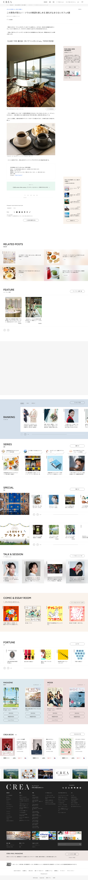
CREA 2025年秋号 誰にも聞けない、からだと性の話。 (37, 808)
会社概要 (24, 870)
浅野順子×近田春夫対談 (49, 800)
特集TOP (33, 795)
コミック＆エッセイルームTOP (77, 602)
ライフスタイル (8, 804)
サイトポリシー (62, 870)
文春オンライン (48, 877)
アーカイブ (8, 813)
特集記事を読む (11, 716)
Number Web (42, 877)
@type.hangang (18, 175)
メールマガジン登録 (72, 854)
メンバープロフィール (35, 845)
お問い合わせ (31, 870)
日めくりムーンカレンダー (75, 804)
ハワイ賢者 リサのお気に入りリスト (24, 802)
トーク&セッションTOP (49, 795)
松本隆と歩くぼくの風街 (49, 802)
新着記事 (45, 2)
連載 (50, 2)
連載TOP (20, 795)
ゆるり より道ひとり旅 (62, 812)
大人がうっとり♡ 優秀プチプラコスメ (24, 818)
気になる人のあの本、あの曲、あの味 (50, 798)
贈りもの (7, 797)
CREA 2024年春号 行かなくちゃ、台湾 (35, 827)
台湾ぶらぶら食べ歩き (23, 797)
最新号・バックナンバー (10, 845)
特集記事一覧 (72, 220)
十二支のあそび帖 (61, 802)
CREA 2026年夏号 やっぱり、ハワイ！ (35, 798)
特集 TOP (77, 489)
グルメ (15, 208)
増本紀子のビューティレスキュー (24, 821)
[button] (4, 330)
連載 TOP (77, 445)
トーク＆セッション (60, 2)
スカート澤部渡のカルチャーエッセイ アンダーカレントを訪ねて (63, 809)
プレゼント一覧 (67, 77)
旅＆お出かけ (9, 208)
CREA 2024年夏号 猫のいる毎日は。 (35, 824)
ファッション (8, 808)
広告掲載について (48, 870)
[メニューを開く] (82, 2)
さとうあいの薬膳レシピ (23, 810)
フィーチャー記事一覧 (77, 291)
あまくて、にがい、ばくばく (62, 806)
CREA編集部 (11, 19)
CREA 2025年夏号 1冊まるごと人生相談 (35, 812)
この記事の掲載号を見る (31, 220)
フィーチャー (8, 815)
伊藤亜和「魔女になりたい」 (63, 797)
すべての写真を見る (50, 109)
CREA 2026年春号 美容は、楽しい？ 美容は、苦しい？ (37, 801)
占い (78, 2)
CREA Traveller (35, 877)
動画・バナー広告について (39, 870)
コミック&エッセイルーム (70, 2)
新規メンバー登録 (72, 67)
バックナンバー (36, 684)
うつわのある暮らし (22, 812)
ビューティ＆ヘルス (9, 806)
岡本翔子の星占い (74, 797)
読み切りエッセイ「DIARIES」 (63, 799)
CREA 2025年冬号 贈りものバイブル (35, 818)
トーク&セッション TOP (77, 555)
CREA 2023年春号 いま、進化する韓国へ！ (15, 9)
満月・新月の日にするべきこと (76, 806)
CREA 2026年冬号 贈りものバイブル (35, 805)
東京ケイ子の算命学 (74, 802)
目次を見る (11, 713)
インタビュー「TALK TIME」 (62, 804)
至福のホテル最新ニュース (23, 805)
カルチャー (8, 802)
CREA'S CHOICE (9, 817)
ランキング (8, 811)
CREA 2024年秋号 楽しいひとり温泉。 (35, 821)
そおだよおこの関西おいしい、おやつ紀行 (24, 808)
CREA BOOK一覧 (77, 734)
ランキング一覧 (77, 402)
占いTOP (77, 643)
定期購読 (55, 870)
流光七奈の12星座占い (74, 799)
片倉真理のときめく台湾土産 (24, 799)
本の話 (54, 877)
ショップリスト (11, 720)
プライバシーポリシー (70, 870)
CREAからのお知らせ (9, 820)
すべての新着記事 (9, 795)
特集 (53, 2)
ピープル (20, 845)
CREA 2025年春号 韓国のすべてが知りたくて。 (37, 815)
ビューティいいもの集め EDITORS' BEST (23, 815)
